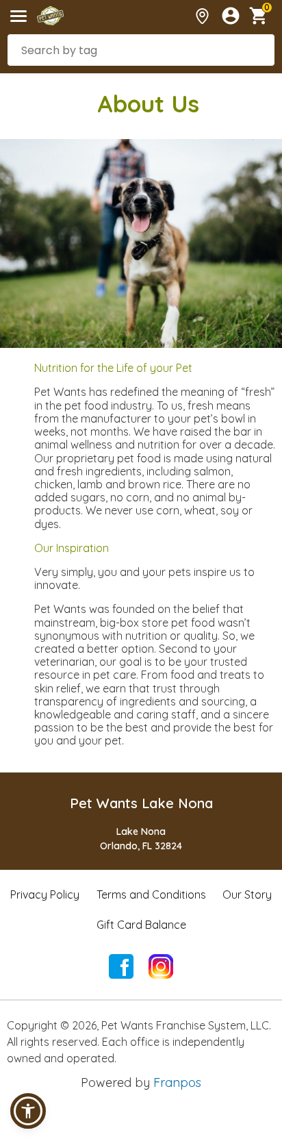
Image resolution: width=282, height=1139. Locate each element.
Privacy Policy (44, 894)
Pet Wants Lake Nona (141, 803)
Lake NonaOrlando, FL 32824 (141, 838)
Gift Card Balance (141, 924)
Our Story (247, 894)
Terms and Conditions (151, 894)
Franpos (177, 1082)
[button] (28, 1111)
